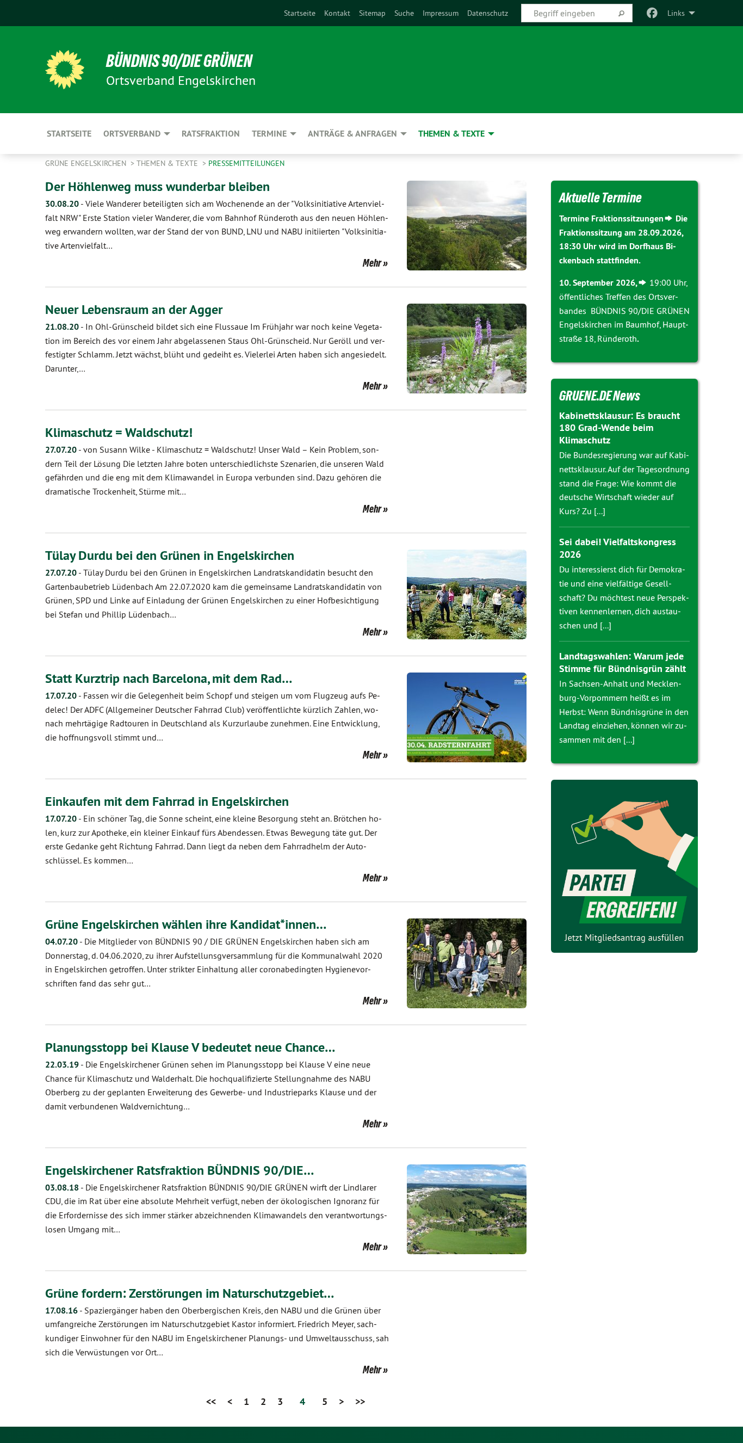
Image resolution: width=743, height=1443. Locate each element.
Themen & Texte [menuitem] (451, 133)
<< (211, 1401)
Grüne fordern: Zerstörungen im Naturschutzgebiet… (189, 1293)
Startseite (299, 13)
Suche (404, 13)
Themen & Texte (168, 163)
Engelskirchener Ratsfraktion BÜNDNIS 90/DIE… (179, 1170)
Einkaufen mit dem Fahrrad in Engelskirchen (167, 801)
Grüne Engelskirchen (86, 163)
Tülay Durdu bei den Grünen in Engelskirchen (169, 555)
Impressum (441, 13)
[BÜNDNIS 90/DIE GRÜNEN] (64, 69)
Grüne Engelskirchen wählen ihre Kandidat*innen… (185, 924)
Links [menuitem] (676, 13)
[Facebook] (652, 13)
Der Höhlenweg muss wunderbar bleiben (157, 186)
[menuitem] (299, 13)
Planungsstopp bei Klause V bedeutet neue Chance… (190, 1047)
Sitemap (372, 13)
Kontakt (337, 13)
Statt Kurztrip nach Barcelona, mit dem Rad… (168, 678)
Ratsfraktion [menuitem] (211, 133)
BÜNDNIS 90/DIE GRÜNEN (179, 61)
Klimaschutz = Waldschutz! (119, 432)
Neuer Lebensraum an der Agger (133, 309)
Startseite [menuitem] (69, 133)
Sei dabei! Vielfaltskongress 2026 (617, 547)
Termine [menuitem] (269, 133)
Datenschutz (487, 13)
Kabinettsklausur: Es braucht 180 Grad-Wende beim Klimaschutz (619, 427)
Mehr (372, 263)
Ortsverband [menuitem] (131, 133)
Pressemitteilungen (246, 163)
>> (360, 1401)
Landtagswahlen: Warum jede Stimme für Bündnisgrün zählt (622, 662)
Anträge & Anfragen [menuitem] (352, 133)
